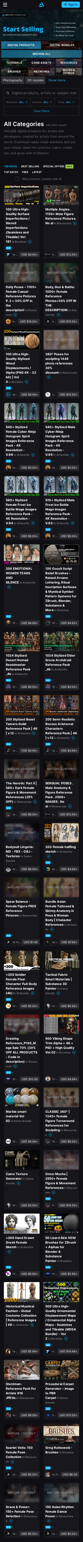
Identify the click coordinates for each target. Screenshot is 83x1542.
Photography (12, 80)
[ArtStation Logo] (41, 4)
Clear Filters (41, 111)
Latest (37, 172)
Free (25, 172)
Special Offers (57, 166)
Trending (10, 166)
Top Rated (11, 172)
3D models (35, 80)
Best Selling (30, 166)
